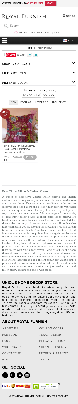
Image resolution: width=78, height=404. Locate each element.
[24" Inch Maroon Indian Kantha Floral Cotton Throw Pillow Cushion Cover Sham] (20, 143)
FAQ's (6, 341)
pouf (51, 256)
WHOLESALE (11, 347)
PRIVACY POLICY (52, 341)
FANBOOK (9, 334)
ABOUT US (10, 328)
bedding (31, 229)
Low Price (41, 102)
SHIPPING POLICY (53, 347)
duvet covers (36, 249)
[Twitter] (12, 375)
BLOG (6, 359)
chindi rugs (27, 306)
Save (12, 54)
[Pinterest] (20, 375)
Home (29, 47)
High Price (59, 102)
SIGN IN (58, 33)
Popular (25, 102)
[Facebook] (5, 375)
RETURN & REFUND (54, 353)
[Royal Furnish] (24, 16)
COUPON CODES (51, 328)
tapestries (22, 259)
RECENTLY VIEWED (41, 33)
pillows (50, 306)
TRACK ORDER (50, 334)
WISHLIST (24, 33)
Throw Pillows (44, 47)
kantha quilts (37, 309)
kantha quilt (62, 256)
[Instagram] (27, 375)
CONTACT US (12, 353)
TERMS (44, 359)
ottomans (69, 309)
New (13, 102)
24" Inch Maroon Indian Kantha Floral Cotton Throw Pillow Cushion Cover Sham (19, 149)
